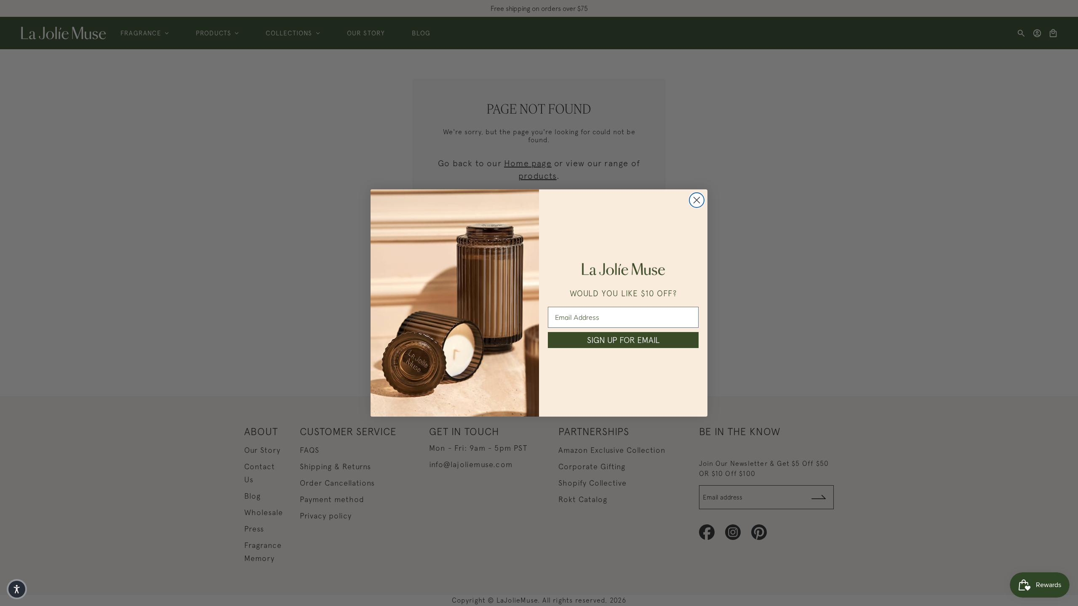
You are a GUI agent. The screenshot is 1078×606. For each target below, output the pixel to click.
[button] (17, 589)
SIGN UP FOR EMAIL (623, 340)
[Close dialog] (696, 200)
